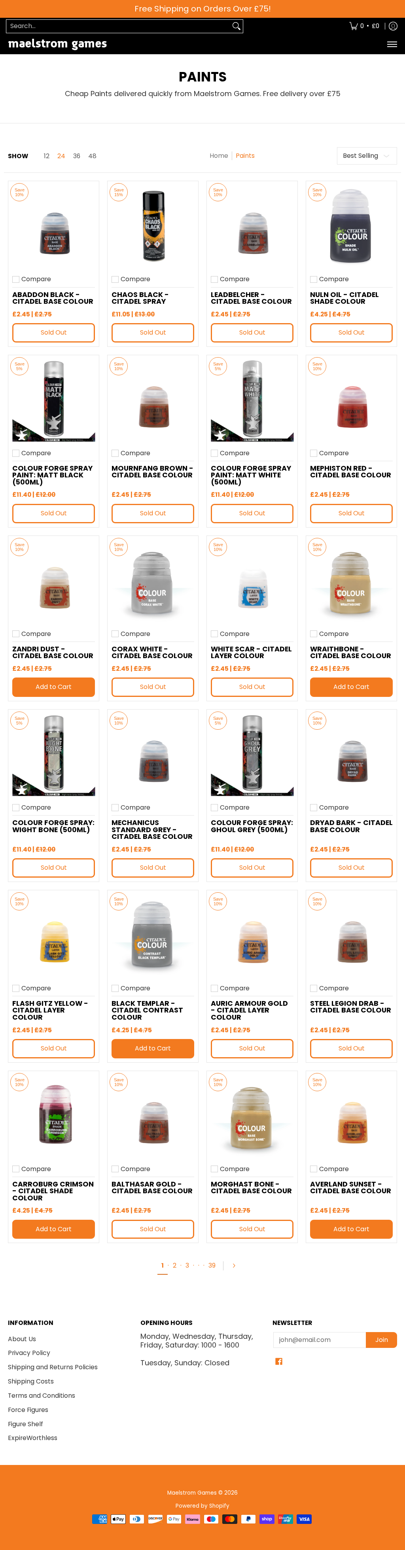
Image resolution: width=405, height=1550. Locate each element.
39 (212, 1265)
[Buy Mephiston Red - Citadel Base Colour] (351, 400)
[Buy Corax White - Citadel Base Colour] (153, 581)
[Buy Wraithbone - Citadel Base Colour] (351, 581)
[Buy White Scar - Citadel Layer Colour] (252, 581)
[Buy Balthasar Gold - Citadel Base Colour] (153, 1116)
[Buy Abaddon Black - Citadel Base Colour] (53, 226)
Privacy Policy (29, 1352)
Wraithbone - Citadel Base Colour (350, 652)
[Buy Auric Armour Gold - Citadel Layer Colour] (252, 935)
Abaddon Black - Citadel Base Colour (52, 298)
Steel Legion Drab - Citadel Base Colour (350, 1007)
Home (219, 155)
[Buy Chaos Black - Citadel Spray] (153, 226)
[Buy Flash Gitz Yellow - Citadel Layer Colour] (53, 935)
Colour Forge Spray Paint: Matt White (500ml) (251, 475)
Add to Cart (54, 686)
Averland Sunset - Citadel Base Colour (350, 1187)
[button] (278, 1362)
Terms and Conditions (41, 1395)
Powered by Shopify (202, 1506)
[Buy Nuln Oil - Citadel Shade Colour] (351, 226)
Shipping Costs (31, 1381)
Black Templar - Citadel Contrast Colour (147, 1010)
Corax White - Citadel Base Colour (152, 652)
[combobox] (118, 26)
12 (46, 156)
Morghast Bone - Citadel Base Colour (251, 1187)
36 (76, 156)
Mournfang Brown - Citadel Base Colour (152, 472)
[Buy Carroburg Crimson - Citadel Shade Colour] (53, 1116)
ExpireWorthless (32, 1437)
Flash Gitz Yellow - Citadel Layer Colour (50, 1010)
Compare (36, 279)
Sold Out (54, 332)
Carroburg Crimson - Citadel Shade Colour (53, 1191)
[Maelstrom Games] (57, 44)
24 (61, 156)
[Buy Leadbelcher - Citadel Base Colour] (252, 226)
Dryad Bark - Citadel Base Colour (351, 826)
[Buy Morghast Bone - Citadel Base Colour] (252, 1116)
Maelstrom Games (192, 1493)
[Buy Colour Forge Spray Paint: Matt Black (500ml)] (53, 400)
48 (92, 156)
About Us (22, 1339)
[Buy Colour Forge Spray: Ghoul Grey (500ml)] (252, 754)
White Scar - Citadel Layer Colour (251, 652)
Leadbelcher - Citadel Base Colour (251, 298)
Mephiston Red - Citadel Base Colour (350, 472)
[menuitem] (364, 26)
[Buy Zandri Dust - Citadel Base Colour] (53, 581)
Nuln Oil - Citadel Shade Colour (344, 298)
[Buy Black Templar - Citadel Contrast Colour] (153, 935)
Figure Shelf (25, 1424)
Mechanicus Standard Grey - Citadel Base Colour (152, 829)
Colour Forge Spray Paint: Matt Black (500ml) (52, 475)
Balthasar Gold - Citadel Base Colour (152, 1187)
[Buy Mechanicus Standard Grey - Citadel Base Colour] (153, 754)
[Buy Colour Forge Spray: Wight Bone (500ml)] (53, 754)
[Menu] (391, 44)
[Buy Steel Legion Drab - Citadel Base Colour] (351, 935)
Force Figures (28, 1409)
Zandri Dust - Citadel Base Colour (52, 652)
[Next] (237, 1265)
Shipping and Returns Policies (53, 1367)
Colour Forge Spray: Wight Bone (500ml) (53, 826)
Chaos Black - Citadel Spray (140, 298)
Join (381, 1339)
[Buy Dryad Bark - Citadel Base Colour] (351, 754)
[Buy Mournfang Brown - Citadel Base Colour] (153, 400)
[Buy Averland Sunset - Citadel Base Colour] (351, 1116)
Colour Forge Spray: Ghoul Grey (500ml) (252, 826)
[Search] (236, 26)
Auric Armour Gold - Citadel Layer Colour (249, 1010)
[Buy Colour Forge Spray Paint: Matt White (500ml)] (252, 400)
